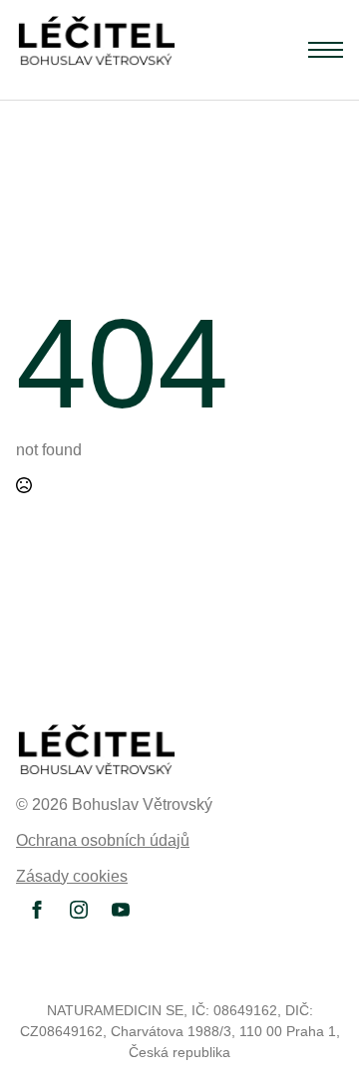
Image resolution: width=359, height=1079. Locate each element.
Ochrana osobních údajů (102, 840)
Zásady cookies (72, 876)
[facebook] (37, 910)
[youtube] (121, 910)
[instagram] (79, 910)
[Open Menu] (325, 50)
